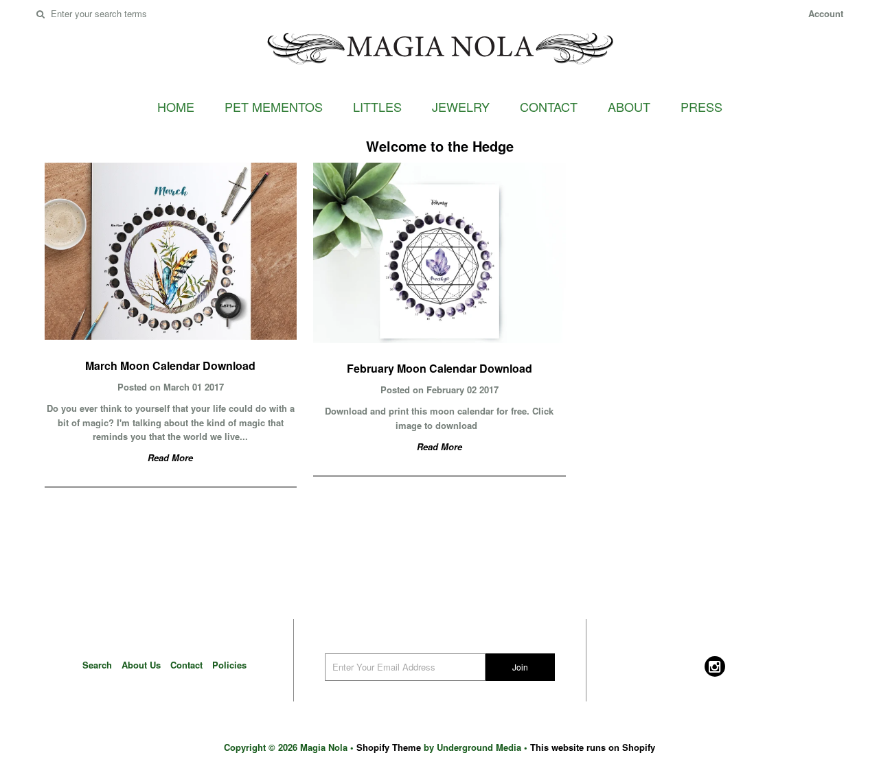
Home (175, 106)
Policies (229, 664)
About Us (141, 664)
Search (97, 664)
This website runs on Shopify (592, 747)
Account (825, 13)
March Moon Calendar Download (170, 365)
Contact (549, 106)
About (629, 106)
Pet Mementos (274, 106)
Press (701, 106)
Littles (377, 106)
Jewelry (461, 106)
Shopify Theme (388, 747)
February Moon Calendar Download (439, 368)
